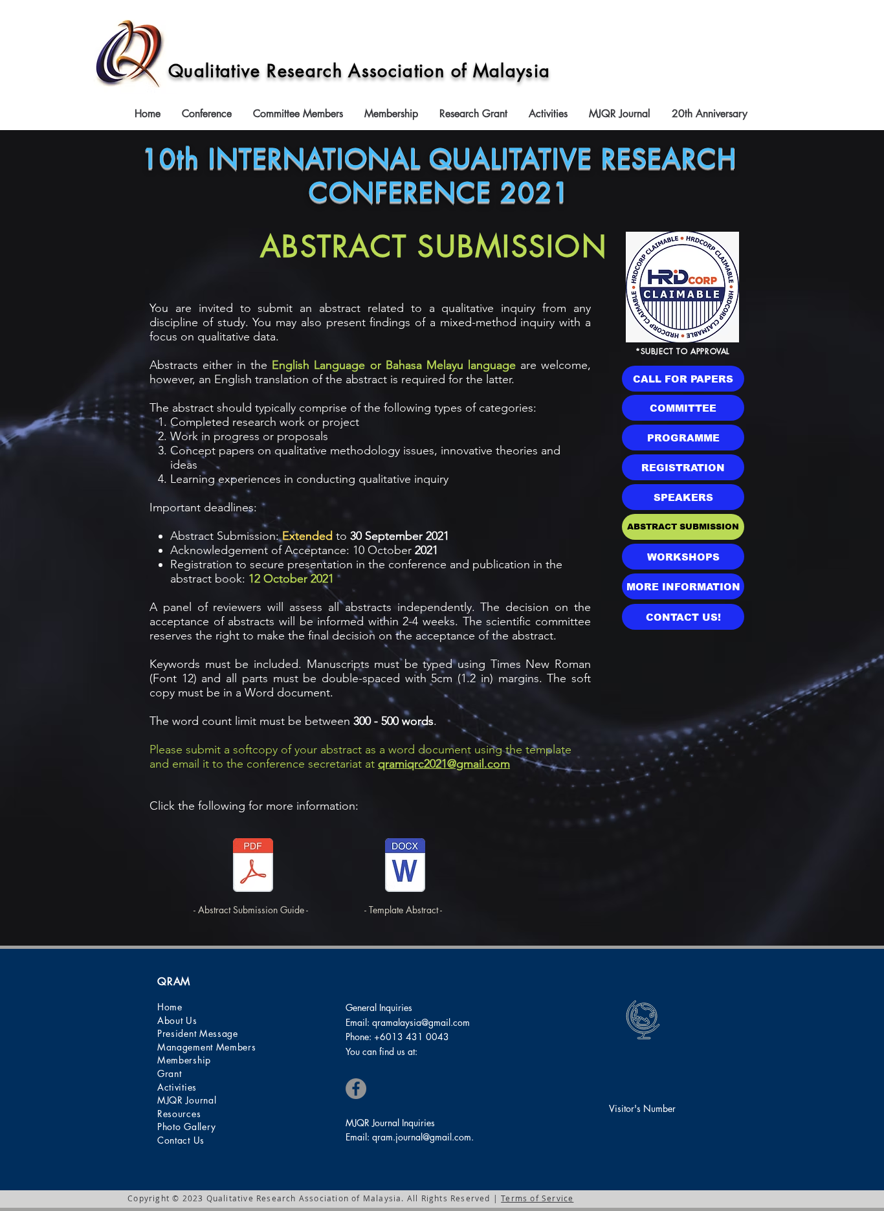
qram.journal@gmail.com (421, 1137)
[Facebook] (356, 1088)
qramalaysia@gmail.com (421, 1022)
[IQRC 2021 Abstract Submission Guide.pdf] (253, 867)
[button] (207, 114)
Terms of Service (537, 1198)
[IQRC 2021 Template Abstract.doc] (405, 867)
